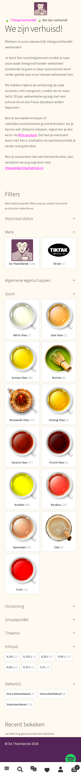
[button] (7, 769)
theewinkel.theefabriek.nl (24, 168)
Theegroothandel (23, 20)
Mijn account (27, 135)
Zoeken (20, 769)
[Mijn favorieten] (47, 769)
